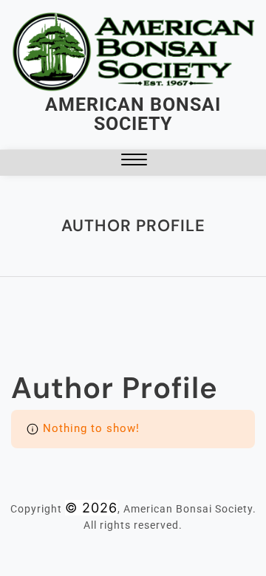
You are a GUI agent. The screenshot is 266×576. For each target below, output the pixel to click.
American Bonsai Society (133, 114)
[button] (134, 163)
